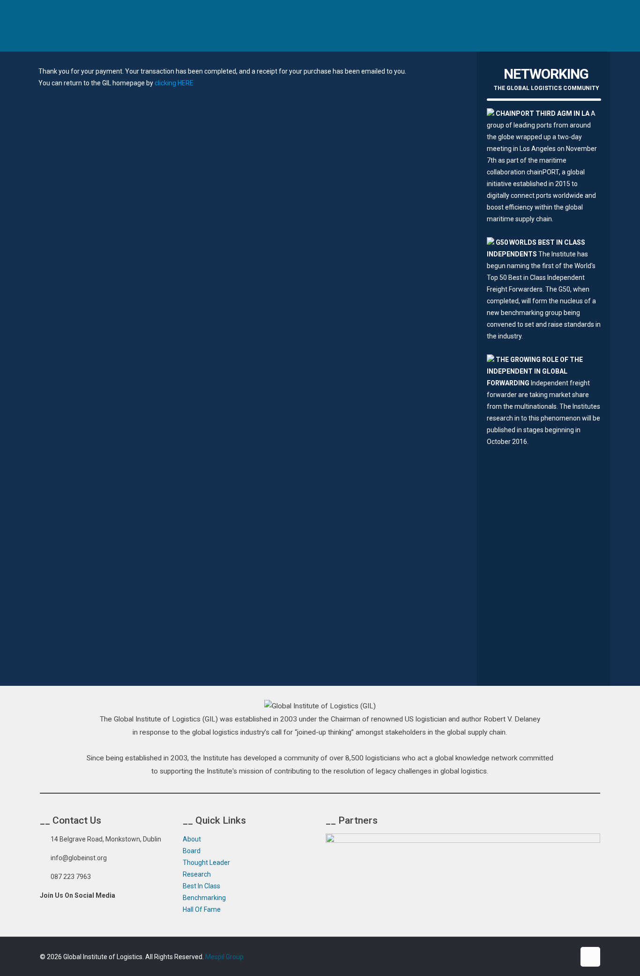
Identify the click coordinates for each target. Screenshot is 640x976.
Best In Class (201, 886)
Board (192, 851)
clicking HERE (174, 83)
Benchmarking (204, 897)
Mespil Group (224, 957)
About (192, 839)
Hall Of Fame (202, 909)
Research (197, 874)
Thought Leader (206, 862)
